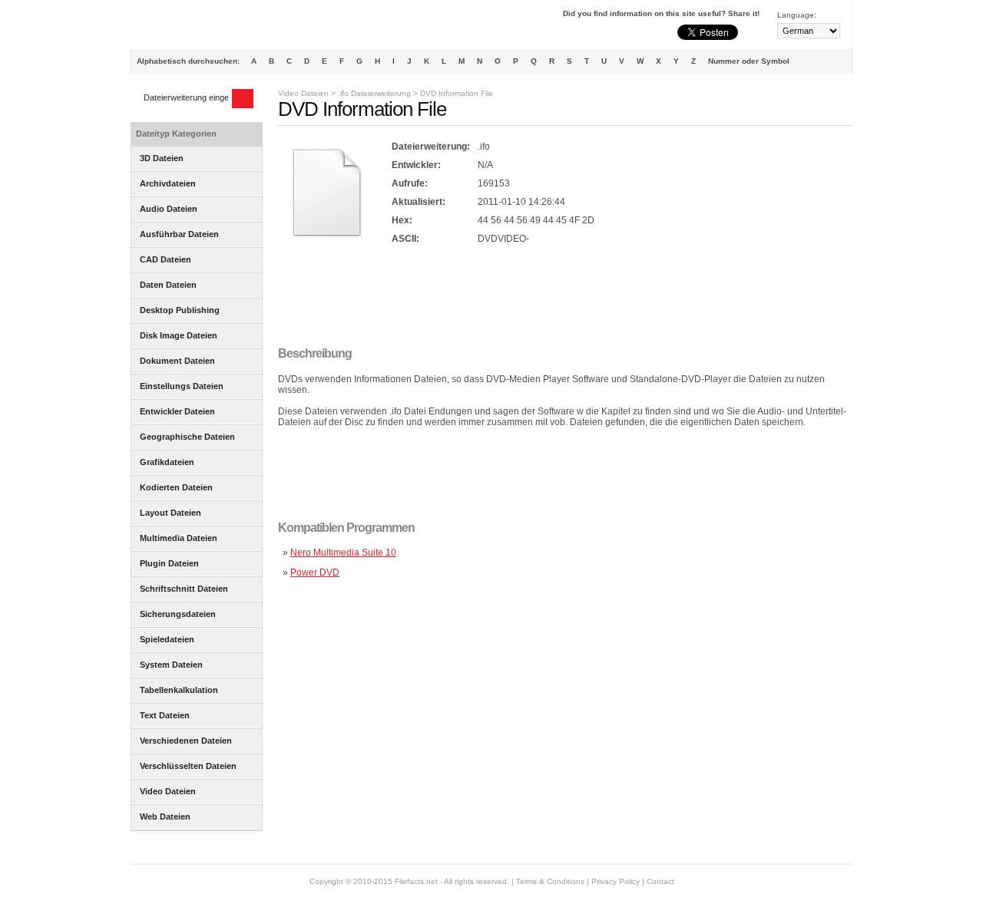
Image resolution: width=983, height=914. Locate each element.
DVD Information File (456, 93)
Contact (660, 881)
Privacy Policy (615, 881)
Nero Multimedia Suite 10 (343, 552)
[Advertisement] (557, 297)
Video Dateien (303, 93)
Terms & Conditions (550, 881)
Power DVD (314, 572)
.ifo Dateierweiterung (374, 93)
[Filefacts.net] (207, 28)
